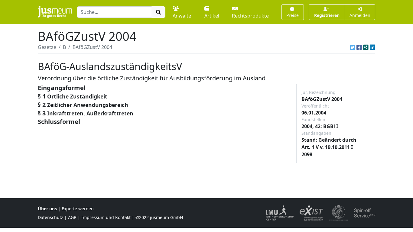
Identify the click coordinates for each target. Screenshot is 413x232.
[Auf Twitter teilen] (352, 47)
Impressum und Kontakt (106, 217)
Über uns (47, 208)
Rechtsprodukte (250, 15)
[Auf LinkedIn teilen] (372, 47)
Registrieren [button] (327, 15)
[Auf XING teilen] (366, 47)
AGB (72, 217)
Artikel (211, 15)
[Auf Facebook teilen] (359, 47)
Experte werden (78, 208)
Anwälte (182, 15)
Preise (292, 15)
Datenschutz (50, 217)
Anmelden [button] (360, 15)
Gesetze (47, 47)
